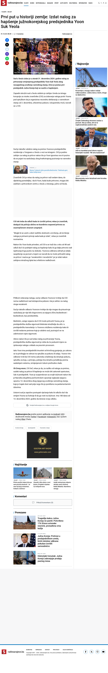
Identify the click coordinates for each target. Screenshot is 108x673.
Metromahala (40, 3)
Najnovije (83, 64)
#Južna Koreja (19, 428)
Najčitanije (21, 464)
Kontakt (47, 649)
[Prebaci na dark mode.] (99, 3)
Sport (57, 3)
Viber (23, 419)
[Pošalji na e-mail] (7, 49)
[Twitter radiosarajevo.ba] (91, 652)
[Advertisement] (42, 127)
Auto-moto (64, 3)
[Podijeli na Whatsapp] (7, 58)
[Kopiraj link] (7, 63)
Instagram (51, 416)
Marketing (29, 649)
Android (56, 414)
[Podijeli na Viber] (7, 54)
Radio (90, 3)
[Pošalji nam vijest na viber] (97, 652)
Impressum (39, 649)
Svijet (10, 12)
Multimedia (73, 3)
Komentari (21, 496)
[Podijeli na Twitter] (7, 45)
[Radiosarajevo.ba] (13, 651)
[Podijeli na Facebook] (7, 40)
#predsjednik (31, 428)
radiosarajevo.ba (44, 652)
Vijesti (26, 3)
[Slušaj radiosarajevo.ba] (106, 3)
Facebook (42, 416)
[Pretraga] (101, 3)
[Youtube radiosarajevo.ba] (103, 652)
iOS (62, 414)
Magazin (50, 3)
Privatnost (56, 649)
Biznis (32, 3)
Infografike (83, 3)
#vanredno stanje (45, 428)
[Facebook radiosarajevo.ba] (86, 652)
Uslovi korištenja (68, 649)
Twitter (33, 416)
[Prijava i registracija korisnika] (104, 3)
